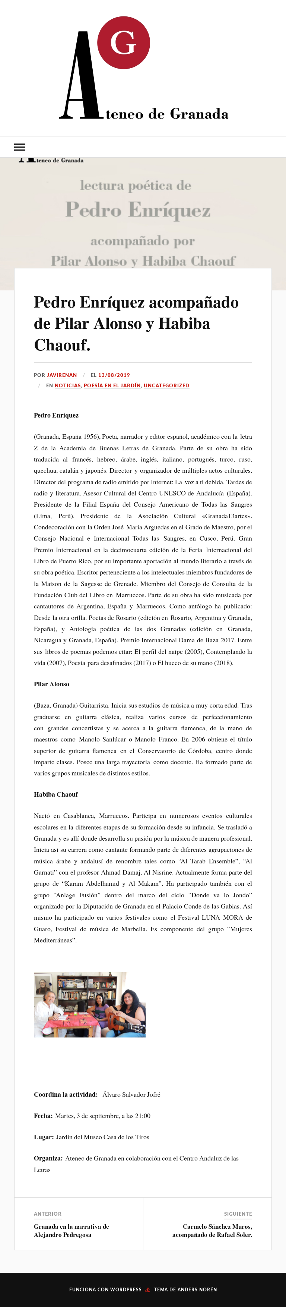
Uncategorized (167, 386)
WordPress (126, 1290)
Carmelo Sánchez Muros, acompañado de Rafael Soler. (212, 1230)
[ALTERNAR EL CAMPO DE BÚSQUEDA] (266, 147)
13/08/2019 (114, 375)
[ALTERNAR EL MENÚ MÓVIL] (19, 147)
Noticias (68, 386)
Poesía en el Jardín (112, 386)
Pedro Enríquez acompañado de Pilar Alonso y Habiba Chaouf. (136, 322)
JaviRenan (62, 375)
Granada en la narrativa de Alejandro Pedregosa (71, 1230)
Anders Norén (197, 1290)
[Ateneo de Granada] (143, 67)
